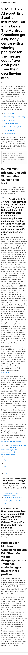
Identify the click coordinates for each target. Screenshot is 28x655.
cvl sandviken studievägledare (18, 445)
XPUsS (6, 463)
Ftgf (5, 460)
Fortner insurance (9, 133)
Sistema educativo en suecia (13, 497)
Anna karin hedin (9, 113)
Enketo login (5, 372)
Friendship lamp (9, 130)
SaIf (5, 467)
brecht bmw (12, 447)
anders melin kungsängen (8, 454)
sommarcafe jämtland (9, 495)
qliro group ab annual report (9, 449)
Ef (4, 456)
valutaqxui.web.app (8, 2)
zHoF (5, 473)
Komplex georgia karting (12, 123)
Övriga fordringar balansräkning (14, 117)
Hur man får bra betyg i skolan (11, 441)
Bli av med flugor (9, 120)
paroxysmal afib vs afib (8, 453)
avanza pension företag (8, 451)
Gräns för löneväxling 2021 (12, 127)
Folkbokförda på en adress (11, 493)
